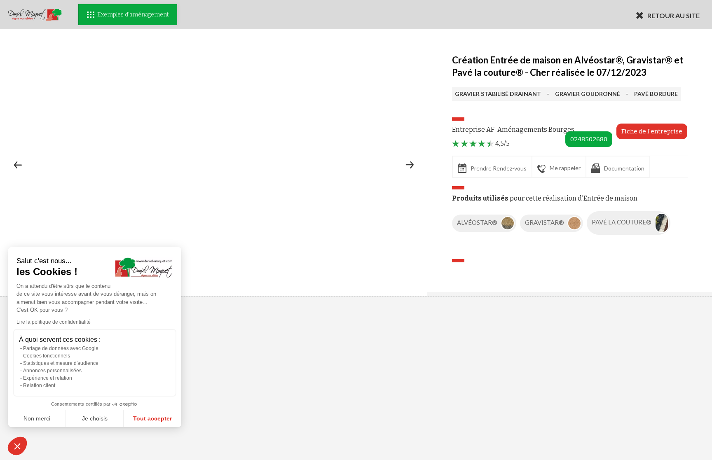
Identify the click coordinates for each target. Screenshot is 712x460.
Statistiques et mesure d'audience (60, 363)
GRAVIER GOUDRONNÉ (587, 93)
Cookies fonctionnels (46, 356)
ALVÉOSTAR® (478, 222)
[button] (17, 446)
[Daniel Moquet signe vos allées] (35, 14)
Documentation (624, 168)
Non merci (36, 418)
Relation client (39, 385)
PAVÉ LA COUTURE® (622, 222)
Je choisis (95, 418)
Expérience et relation (47, 378)
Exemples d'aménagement (133, 14)
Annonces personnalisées (52, 371)
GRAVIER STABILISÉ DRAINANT (498, 93)
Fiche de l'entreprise (651, 131)
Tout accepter (152, 418)
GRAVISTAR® (545, 222)
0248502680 (588, 139)
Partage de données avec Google (60, 348)
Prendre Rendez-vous (499, 168)
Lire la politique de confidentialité (53, 322)
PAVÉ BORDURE (656, 93)
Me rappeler (565, 167)
